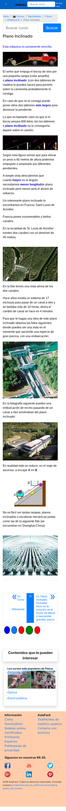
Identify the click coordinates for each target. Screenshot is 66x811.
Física (48, 16)
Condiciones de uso (22, 785)
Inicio (6, 16)
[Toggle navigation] (6, 4)
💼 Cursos (18, 16)
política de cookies (12, 788)
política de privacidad (44, 785)
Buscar (52, 28)
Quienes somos (15, 728)
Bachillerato (34, 16)
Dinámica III (13, 20)
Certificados (13, 732)
